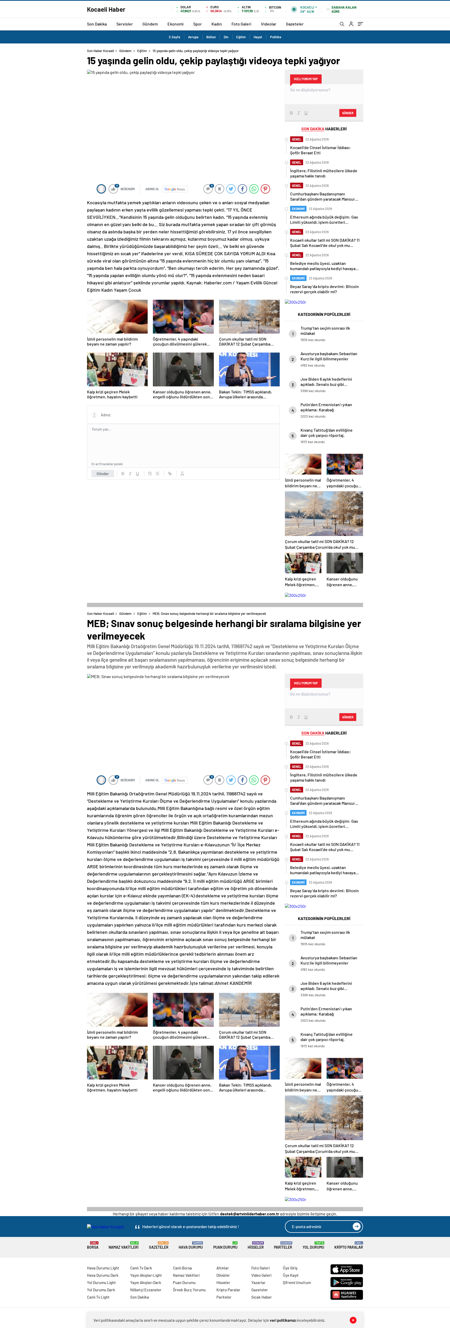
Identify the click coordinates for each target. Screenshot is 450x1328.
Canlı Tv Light (98, 1297)
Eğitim (241, 37)
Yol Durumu (313, 1245)
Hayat (258, 37)
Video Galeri (261, 1275)
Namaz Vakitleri (124, 1245)
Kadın (216, 23)
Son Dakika (97, 23)
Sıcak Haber (261, 1297)
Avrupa (193, 37)
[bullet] (157, 473)
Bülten (211, 37)
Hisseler (256, 1245)
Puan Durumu (225, 1245)
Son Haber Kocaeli (100, 51)
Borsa (92, 1245)
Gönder (103, 473)
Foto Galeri (241, 23)
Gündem (150, 23)
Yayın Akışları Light (146, 1275)
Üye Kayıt (291, 1275)
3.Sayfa (174, 37)
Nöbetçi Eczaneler (145, 1289)
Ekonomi (175, 23)
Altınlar (222, 1268)
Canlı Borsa (182, 1268)
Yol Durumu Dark (101, 1289)
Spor (197, 23)
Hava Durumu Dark (102, 1275)
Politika (275, 37)
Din (226, 37)
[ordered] (150, 473)
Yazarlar (258, 1282)
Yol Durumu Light (101, 1282)
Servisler (124, 23)
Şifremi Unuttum (297, 1282)
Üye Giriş (290, 1268)
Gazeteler (295, 23)
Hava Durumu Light (103, 1268)
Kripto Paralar (348, 1245)
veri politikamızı (283, 1320)
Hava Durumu (191, 1245)
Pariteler (283, 1245)
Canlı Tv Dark (141, 1268)
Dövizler (223, 1275)
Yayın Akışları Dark (145, 1282)
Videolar (268, 23)
